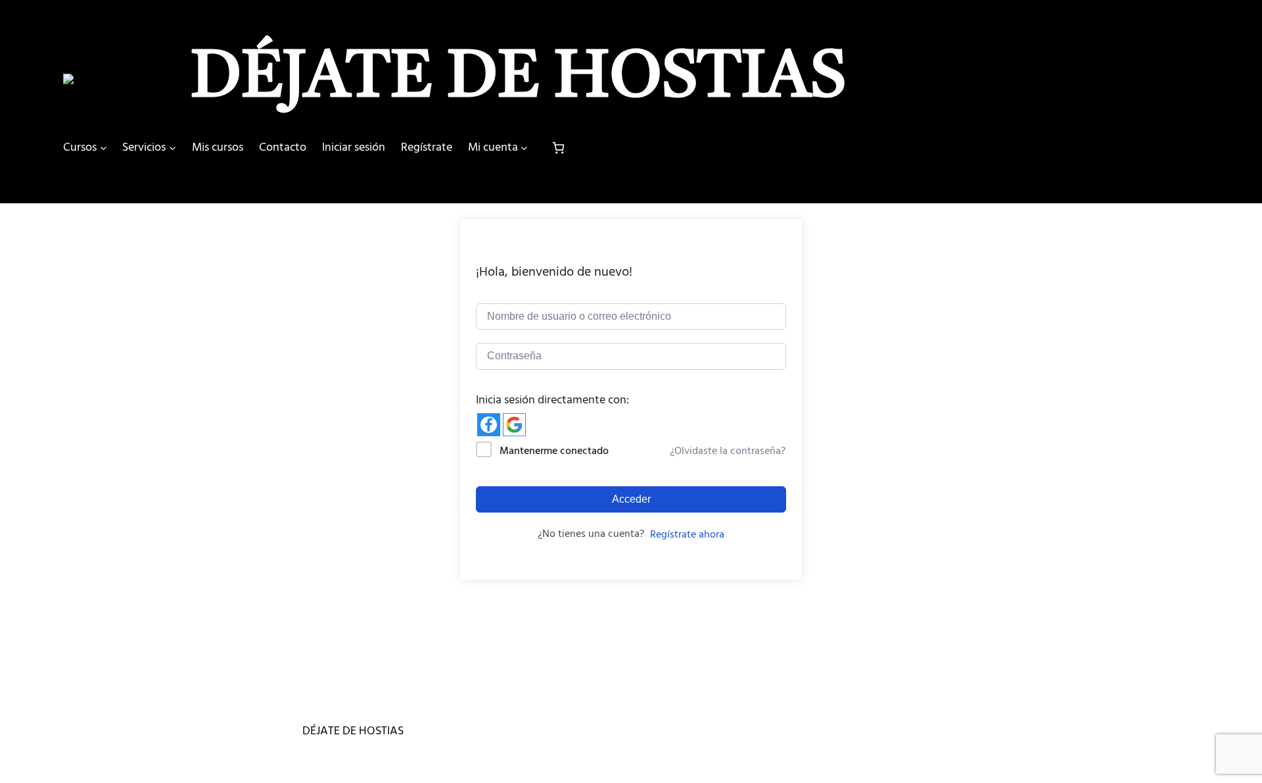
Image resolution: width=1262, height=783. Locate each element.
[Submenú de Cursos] (103, 147)
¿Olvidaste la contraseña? (727, 450)
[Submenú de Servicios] (172, 147)
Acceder (631, 499)
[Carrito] (558, 148)
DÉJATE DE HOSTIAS (519, 79)
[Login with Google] (514, 424)
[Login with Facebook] (488, 424)
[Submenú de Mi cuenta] (524, 147)
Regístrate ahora (687, 534)
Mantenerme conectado (554, 450)
